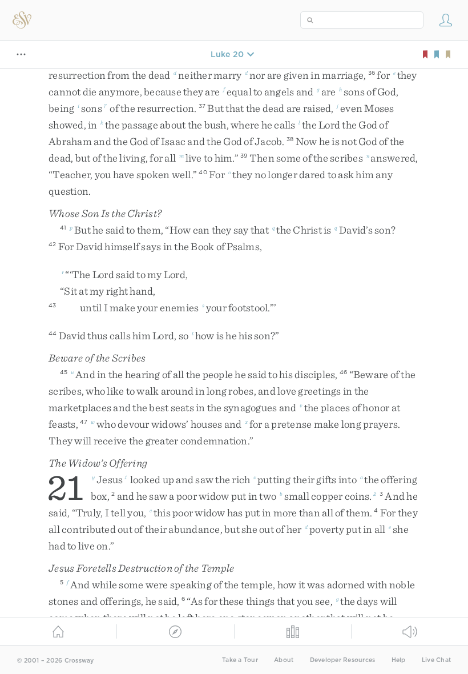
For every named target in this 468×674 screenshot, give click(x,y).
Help (399, 660)
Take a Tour (240, 660)
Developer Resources (343, 660)
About (283, 660)
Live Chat (436, 660)
